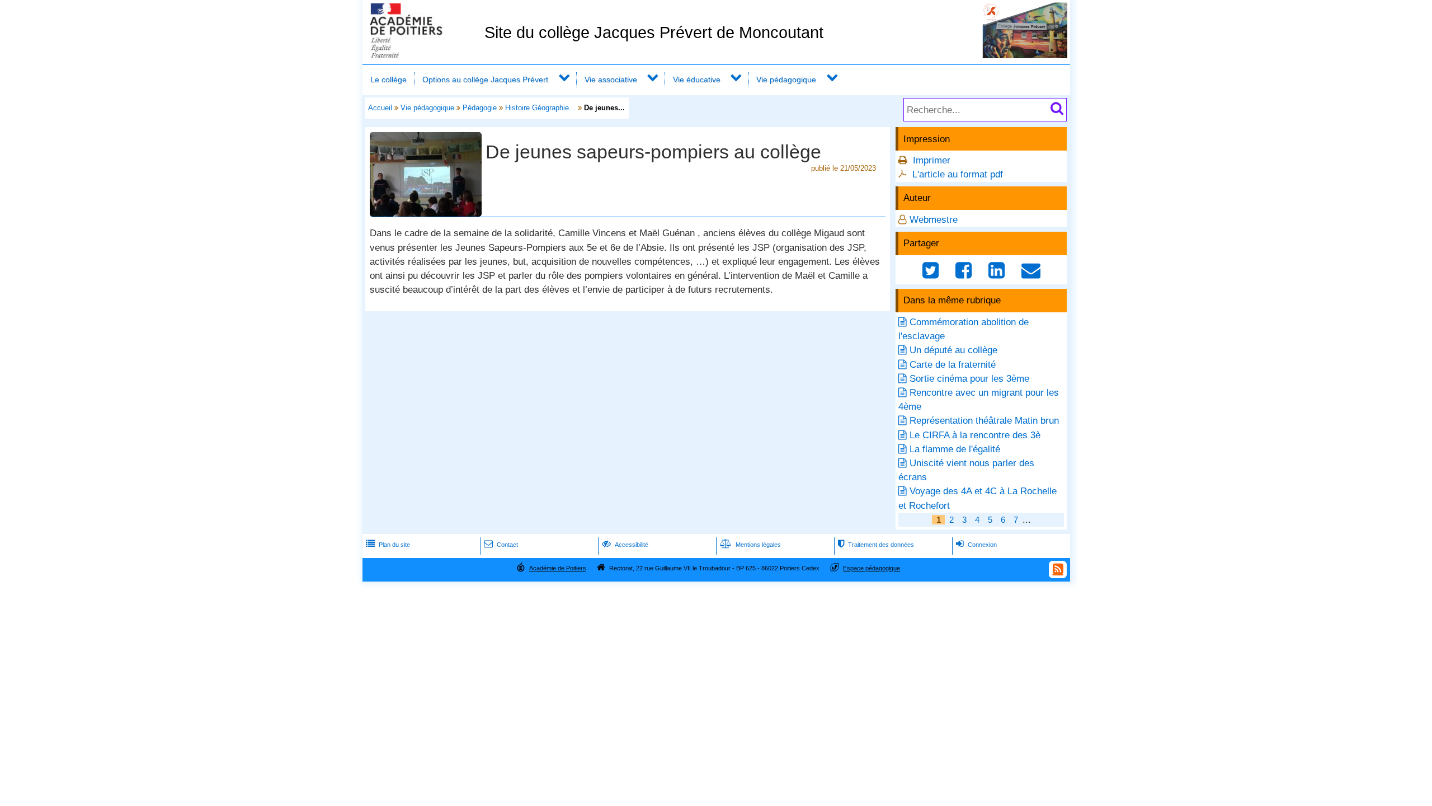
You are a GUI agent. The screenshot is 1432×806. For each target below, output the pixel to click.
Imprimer (931, 160)
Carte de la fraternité (953, 364)
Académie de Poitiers (557, 568)
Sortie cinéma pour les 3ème (969, 378)
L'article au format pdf (957, 174)
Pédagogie (480, 108)
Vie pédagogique (786, 79)
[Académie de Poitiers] (421, 54)
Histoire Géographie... (540, 108)
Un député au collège (953, 350)
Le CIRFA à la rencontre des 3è (975, 435)
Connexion (976, 544)
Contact (501, 544)
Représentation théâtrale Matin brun (984, 420)
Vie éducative (696, 79)
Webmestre (934, 219)
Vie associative (611, 79)
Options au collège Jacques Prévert (485, 79)
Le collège (388, 79)
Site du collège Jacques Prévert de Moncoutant (653, 32)
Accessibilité (625, 544)
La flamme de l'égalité (955, 449)
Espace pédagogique (871, 568)
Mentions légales (750, 544)
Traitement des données (876, 544)
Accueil (380, 108)
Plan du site (388, 544)
